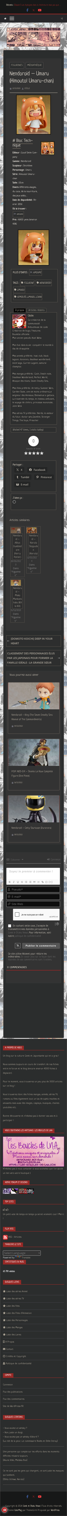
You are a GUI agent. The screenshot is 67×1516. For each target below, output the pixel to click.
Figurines (17, 65)
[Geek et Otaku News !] (5, 18)
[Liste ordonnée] (26, 882)
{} (46, 882)
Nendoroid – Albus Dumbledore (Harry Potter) (17, 546)
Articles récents (36, 310)
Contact (9, 1349)
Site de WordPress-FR (13, 1406)
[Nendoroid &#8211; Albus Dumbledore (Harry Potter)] (16, 530)
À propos (19, 310)
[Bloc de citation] (34, 882)
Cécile (27, 88)
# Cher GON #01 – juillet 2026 (27, 5)
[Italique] (14, 882)
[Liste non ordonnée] (30, 882)
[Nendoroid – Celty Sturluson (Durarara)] (33, 797)
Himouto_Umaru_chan (29, 297)
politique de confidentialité (27, 936)
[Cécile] (19, 316)
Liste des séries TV (15, 1298)
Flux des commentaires (13, 1399)
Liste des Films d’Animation (19, 1313)
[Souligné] (18, 882)
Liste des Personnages (17, 1320)
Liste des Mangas (14, 1327)
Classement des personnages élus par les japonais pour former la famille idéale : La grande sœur (31, 658)
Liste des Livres (13, 1334)
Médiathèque (34, 65)
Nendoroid (45, 283)
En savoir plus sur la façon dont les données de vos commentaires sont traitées (31, 958)
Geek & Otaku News (18, 932)
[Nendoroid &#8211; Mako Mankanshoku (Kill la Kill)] (16, 583)
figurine (29, 283)
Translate (26, 1257)
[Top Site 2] (4, 1210)
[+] (51, 882)
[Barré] (22, 882)
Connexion (55, 859)
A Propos (9, 1342)
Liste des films (13, 1306)
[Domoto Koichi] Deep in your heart (32, 641)
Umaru (20, 290)
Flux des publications (13, 1392)
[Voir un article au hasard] (61, 18)
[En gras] (9, 882)
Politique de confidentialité (18, 1363)
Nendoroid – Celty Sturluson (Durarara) (31, 828)
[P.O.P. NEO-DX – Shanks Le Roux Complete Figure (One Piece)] (33, 741)
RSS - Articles (14, 1237)
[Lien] (42, 882)
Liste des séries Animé (16, 1291)
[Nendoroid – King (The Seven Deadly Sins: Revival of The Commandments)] (33, 684)
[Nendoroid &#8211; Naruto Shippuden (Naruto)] (31, 530)
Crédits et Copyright (16, 1356)
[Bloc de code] (38, 882)
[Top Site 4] (7, 1210)
